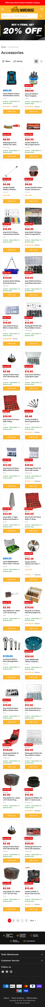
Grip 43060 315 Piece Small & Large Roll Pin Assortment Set (33, 234)
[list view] (41, 61)
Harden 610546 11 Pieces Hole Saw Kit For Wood (32, 893)
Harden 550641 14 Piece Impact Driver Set (32, 144)
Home (3, 47)
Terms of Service (18, 998)
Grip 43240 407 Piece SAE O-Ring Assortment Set (11, 421)
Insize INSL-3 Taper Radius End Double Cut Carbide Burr (11, 519)
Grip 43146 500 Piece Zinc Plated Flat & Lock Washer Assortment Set (33, 711)
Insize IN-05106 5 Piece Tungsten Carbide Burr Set (31, 96)
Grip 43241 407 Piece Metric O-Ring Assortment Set (33, 519)
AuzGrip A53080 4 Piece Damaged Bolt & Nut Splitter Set (11, 661)
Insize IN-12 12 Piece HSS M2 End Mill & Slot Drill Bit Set (33, 612)
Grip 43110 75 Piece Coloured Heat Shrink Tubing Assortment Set (11, 234)
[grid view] (36, 61)
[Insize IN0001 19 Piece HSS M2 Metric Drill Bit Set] (12, 78)
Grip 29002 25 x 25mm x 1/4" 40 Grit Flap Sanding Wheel (11, 612)
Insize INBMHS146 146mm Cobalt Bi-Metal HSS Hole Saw (32, 661)
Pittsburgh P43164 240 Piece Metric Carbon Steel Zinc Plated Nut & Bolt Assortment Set (33, 756)
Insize (5, 98)
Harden (27, 147)
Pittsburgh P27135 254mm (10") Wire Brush (9, 144)
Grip (4, 237)
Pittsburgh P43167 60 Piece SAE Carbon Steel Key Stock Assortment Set (33, 471)
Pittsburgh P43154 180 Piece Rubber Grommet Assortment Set (33, 328)
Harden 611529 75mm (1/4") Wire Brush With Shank (11, 376)
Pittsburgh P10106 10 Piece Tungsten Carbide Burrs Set (10, 755)
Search (6, 998)
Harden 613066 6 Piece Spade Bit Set (32, 420)
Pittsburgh (6, 147)
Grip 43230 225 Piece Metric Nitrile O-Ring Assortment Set (11, 470)
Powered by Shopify (22, 1003)
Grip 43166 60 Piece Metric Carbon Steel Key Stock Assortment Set (11, 329)
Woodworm (29, 802)
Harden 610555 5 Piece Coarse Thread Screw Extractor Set (33, 189)
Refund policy (32, 998)
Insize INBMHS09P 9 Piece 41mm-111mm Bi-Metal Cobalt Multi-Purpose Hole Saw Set (11, 564)
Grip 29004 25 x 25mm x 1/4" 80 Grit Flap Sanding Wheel (11, 800)
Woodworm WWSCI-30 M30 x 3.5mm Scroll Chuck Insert (33, 800)
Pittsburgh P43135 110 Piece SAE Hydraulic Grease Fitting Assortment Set (33, 849)
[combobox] (19, 16)
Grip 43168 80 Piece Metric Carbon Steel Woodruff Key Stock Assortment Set (10, 711)
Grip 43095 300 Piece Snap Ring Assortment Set (33, 283)
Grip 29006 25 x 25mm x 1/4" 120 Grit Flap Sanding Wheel (11, 893)
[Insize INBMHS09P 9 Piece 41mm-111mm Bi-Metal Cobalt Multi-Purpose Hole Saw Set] (12, 546)
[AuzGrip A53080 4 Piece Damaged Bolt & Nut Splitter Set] (12, 644)
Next (32, 920)
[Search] (41, 16)
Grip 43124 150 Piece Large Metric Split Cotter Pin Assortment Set (33, 377)
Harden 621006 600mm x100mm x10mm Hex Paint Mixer (9, 190)
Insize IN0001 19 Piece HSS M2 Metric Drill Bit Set (11, 95)
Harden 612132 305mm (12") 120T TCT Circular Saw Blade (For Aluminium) (33, 565)
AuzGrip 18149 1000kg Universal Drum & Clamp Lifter (11, 283)
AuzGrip (5, 286)
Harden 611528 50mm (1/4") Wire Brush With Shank (11, 848)
